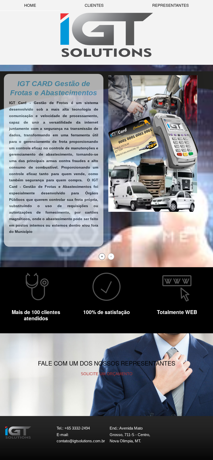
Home (30, 5)
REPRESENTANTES (170, 5)
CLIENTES (94, 5)
